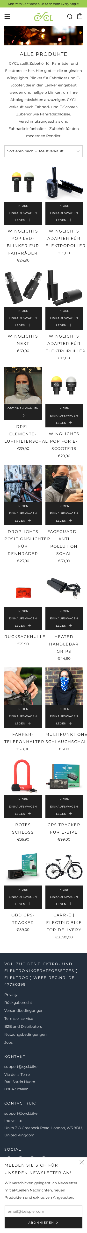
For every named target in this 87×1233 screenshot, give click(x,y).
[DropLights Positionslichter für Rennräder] (23, 483)
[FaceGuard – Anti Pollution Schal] (64, 483)
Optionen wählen (23, 408)
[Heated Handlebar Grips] (64, 588)
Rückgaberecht (18, 1002)
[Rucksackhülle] (23, 588)
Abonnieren (41, 1222)
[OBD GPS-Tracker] (23, 867)
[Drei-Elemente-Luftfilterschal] (23, 385)
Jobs (8, 1042)
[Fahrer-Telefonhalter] (23, 686)
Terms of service (18, 1018)
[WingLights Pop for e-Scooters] (64, 385)
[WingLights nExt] (23, 288)
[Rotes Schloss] (23, 776)
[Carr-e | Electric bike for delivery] (64, 867)
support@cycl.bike (20, 1066)
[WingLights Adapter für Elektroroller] (64, 183)
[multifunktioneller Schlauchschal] (64, 686)
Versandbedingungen (24, 1010)
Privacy (10, 994)
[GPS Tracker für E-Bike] (64, 776)
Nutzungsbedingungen (25, 1034)
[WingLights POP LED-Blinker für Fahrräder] (23, 183)
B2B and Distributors (23, 1026)
